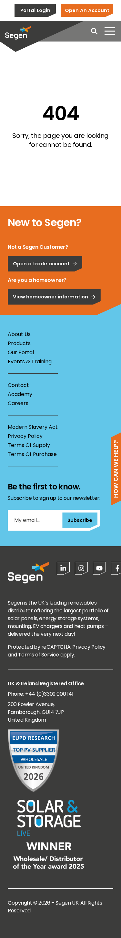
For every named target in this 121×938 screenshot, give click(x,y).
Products (19, 343)
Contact (18, 385)
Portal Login (35, 10)
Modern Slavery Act (33, 427)
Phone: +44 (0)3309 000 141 (41, 694)
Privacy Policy (25, 436)
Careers (18, 403)
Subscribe (79, 520)
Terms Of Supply (29, 445)
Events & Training (30, 361)
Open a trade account (41, 263)
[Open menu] (110, 31)
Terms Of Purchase (32, 454)
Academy (20, 394)
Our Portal (21, 352)
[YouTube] (99, 568)
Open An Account (87, 10)
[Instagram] (81, 568)
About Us (19, 334)
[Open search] (94, 31)
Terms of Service (38, 654)
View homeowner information (50, 296)
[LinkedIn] (63, 568)
